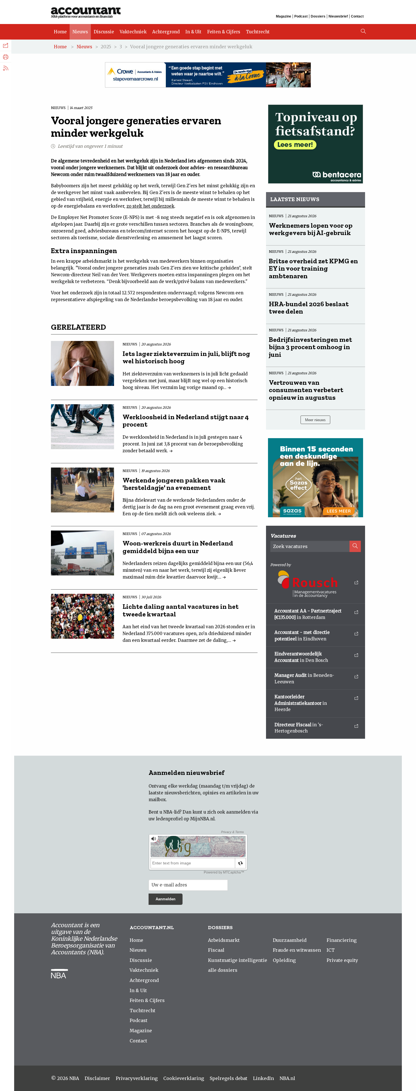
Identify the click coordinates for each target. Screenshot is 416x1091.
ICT (331, 950)
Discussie (104, 31)
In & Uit (193, 31)
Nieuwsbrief (338, 16)
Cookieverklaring (183, 1078)
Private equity (342, 960)
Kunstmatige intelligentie (237, 960)
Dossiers (318, 16)
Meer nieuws (315, 420)
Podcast (301, 16)
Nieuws (80, 31)
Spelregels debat (228, 1078)
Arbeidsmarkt (224, 940)
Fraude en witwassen (297, 950)
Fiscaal (216, 950)
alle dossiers (222, 970)
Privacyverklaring (137, 1078)
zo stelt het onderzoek (150, 206)
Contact (357, 16)
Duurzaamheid (289, 940)
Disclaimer (97, 1078)
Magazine (283, 16)
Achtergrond (166, 31)
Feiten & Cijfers (223, 31)
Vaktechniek (133, 31)
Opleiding (284, 960)
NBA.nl (287, 1078)
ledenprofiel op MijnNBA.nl (185, 818)
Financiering (342, 940)
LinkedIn (263, 1078)
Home (60, 31)
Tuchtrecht (258, 31)
